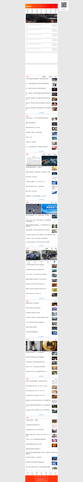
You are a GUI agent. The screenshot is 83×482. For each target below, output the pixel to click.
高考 (56, 301)
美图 (32, 11)
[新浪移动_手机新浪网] (28, 6)
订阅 (55, 472)
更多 (55, 12)
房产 (41, 11)
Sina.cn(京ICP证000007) (38, 481)
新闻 (27, 9)
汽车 (51, 11)
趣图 (37, 472)
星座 (55, 11)
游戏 (27, 379)
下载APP (55, 154)
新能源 (47, 248)
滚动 (27, 417)
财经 (32, 9)
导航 (35, 476)
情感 (32, 474)
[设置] (56, 6)
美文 (41, 472)
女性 (37, 12)
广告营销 (44, 476)
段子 (32, 472)
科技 (51, 9)
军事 (46, 9)
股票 (46, 11)
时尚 (27, 339)
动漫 (46, 474)
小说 (27, 12)
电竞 (56, 379)
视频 (55, 9)
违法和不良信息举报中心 (41, 479)
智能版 (43, 6)
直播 (27, 11)
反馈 (47, 476)
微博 (51, 12)
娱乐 (41, 9)
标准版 (40, 6)
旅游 (37, 474)
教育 (32, 12)
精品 (46, 12)
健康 (41, 12)
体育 (37, 9)
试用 (56, 202)
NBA (37, 11)
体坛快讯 (50, 76)
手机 (52, 202)
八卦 (27, 474)
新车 (52, 248)
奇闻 (27, 472)
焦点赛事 (44, 76)
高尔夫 (55, 76)
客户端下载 (39, 476)
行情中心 (49, 154)
